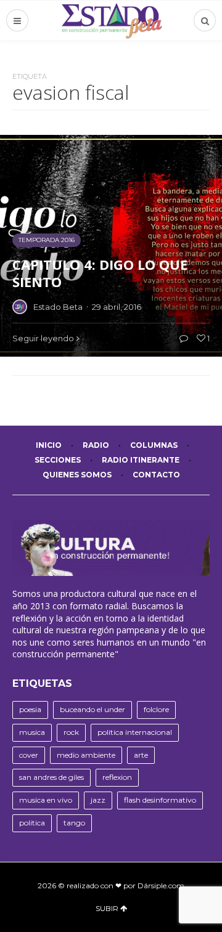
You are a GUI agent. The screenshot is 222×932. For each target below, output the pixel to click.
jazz (98, 799)
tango (74, 822)
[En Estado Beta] (111, 21)
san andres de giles (51, 777)
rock (71, 732)
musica (32, 732)
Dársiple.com (161, 885)
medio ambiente (86, 755)
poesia (30, 709)
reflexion (117, 777)
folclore (156, 709)
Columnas (154, 445)
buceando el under (92, 709)
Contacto (156, 474)
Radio (96, 445)
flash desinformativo (160, 799)
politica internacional (134, 732)
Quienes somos (77, 474)
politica (32, 822)
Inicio (49, 445)
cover (28, 755)
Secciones (58, 459)
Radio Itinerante (140, 459)
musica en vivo (45, 799)
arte (141, 755)
